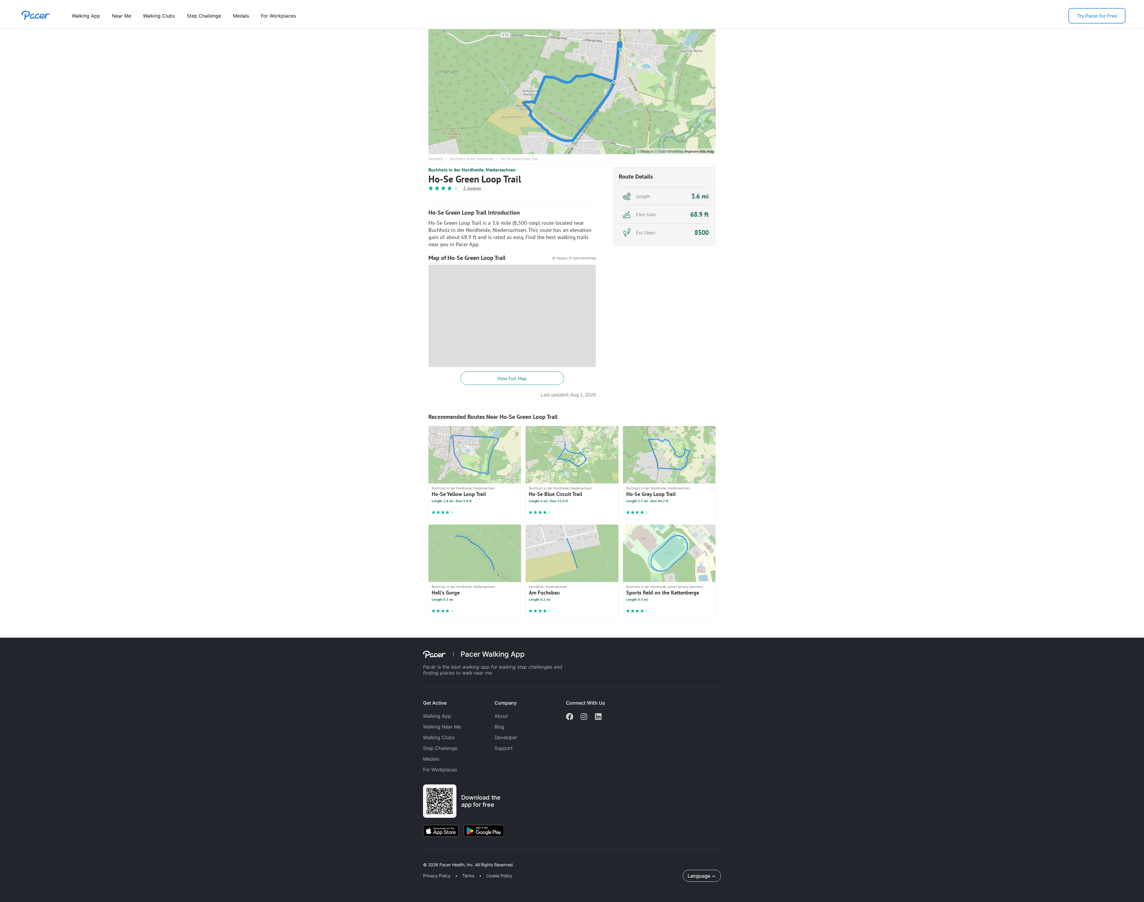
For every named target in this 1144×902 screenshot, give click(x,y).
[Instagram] (583, 717)
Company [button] (506, 703)
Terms (468, 875)
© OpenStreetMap (670, 151)
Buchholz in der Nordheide (472, 158)
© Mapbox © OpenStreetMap (574, 258)
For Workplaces (278, 16)
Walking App (86, 16)
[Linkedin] (598, 717)
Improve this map (699, 151)
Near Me (121, 16)
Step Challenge (204, 16)
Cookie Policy (499, 875)
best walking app (471, 667)
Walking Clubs (159, 16)
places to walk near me (466, 673)
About (501, 716)
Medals (241, 16)
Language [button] (699, 876)
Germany (435, 158)
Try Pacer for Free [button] (1097, 16)
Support (504, 748)
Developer (506, 737)
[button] (104, 858)
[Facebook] (569, 717)
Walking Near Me (442, 727)
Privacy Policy (436, 875)
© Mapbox (646, 151)
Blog (499, 727)
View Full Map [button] (512, 378)
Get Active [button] (435, 703)
